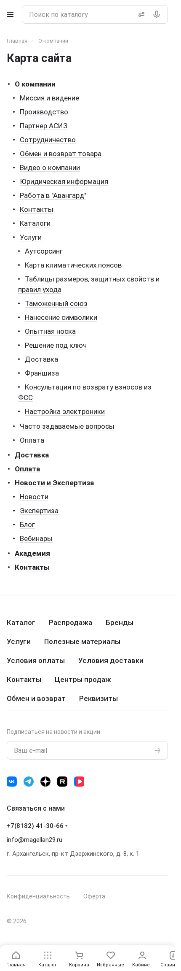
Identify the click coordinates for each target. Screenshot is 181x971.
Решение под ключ (56, 345)
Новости (34, 496)
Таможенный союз (56, 303)
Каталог (21, 622)
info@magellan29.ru (34, 840)
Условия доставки (111, 660)
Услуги (31, 237)
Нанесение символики (61, 317)
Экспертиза (39, 510)
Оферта (94, 896)
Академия (32, 553)
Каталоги (35, 223)
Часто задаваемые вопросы (67, 426)
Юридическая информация (64, 181)
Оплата (32, 440)
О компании (35, 84)
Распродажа (70, 622)
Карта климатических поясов (73, 265)
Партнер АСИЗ (43, 126)
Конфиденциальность (38, 896)
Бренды (119, 622)
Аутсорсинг (44, 251)
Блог (27, 524)
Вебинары (36, 538)
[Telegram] (29, 781)
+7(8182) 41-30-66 (35, 826)
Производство (44, 112)
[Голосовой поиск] (158, 14)
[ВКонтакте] (12, 781)
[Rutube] (62, 781)
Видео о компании (50, 167)
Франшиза (42, 373)
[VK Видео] (79, 781)
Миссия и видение (49, 98)
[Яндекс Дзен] (45, 781)
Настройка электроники (65, 411)
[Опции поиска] (139, 14)
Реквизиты (98, 698)
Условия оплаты (36, 660)
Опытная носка (50, 331)
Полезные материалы (82, 641)
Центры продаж (83, 679)
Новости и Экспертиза (54, 483)
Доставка (41, 359)
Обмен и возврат (36, 698)
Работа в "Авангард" (53, 195)
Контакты (36, 209)
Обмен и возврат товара (60, 153)
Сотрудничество (48, 139)
